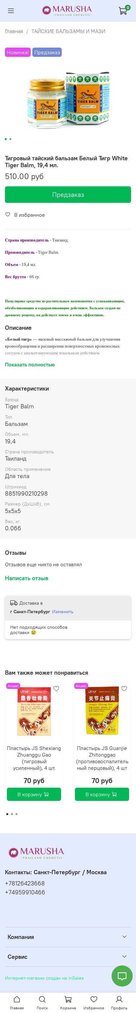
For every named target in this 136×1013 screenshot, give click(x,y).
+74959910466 (25, 892)
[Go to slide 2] (10, 139)
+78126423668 (25, 883)
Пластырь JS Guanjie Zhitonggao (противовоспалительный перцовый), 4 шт (102, 758)
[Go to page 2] (12, 814)
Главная (14, 31)
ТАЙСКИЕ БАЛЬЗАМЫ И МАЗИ (68, 31)
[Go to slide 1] (6, 139)
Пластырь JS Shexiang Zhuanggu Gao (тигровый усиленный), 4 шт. (34, 758)
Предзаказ (68, 194)
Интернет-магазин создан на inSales (44, 978)
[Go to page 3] (16, 814)
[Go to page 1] (7, 814)
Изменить (62, 612)
